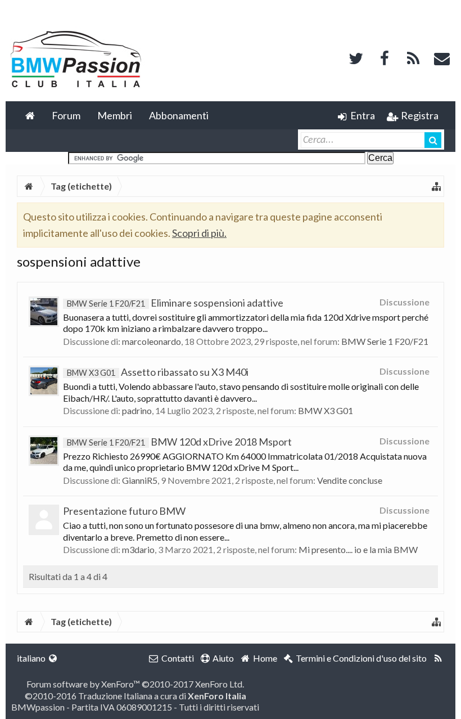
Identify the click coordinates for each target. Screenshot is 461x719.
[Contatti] (441, 57)
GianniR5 (139, 480)
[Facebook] (384, 57)
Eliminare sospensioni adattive (175, 302)
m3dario (138, 549)
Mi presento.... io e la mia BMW (358, 549)
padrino (137, 410)
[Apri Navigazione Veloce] (436, 186)
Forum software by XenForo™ (135, 683)
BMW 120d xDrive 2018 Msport (179, 441)
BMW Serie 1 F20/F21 (384, 341)
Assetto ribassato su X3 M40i (157, 372)
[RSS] (413, 57)
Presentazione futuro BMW (124, 511)
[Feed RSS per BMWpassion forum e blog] (438, 658)
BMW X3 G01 (325, 410)
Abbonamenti (179, 115)
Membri (114, 115)
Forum (66, 115)
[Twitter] (355, 57)
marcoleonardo (151, 341)
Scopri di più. (199, 233)
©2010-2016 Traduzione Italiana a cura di (135, 695)
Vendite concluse (349, 480)
